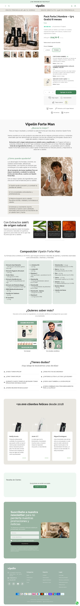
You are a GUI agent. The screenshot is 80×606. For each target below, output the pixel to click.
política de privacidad (28, 540)
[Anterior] (6, 32)
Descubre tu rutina (47, 582)
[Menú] (5, 6)
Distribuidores (46, 577)
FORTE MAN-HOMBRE (59, 56)
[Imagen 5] (35, 54)
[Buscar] (9, 6)
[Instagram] (13, 584)
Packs (45, 23)
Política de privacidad (63, 577)
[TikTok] (22, 584)
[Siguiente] (36, 32)
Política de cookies (63, 587)
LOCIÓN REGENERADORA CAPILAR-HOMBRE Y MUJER (63, 67)
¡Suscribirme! (25, 543)
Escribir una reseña (40, 486)
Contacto (44, 575)
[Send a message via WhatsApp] (77, 603)
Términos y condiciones (64, 580)
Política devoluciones (63, 582)
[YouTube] (18, 584)
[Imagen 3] (21, 54)
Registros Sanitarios (47, 580)
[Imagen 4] (28, 54)
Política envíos (62, 584)
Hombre (28, 580)
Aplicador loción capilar (60, 79)
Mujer (28, 582)
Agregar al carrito (66, 92)
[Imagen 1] (7, 54)
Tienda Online (29, 577)
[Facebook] (9, 584)
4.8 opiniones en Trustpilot (59, 26)
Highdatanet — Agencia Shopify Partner (44, 601)
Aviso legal (61, 575)
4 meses (47, 50)
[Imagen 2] (14, 54)
